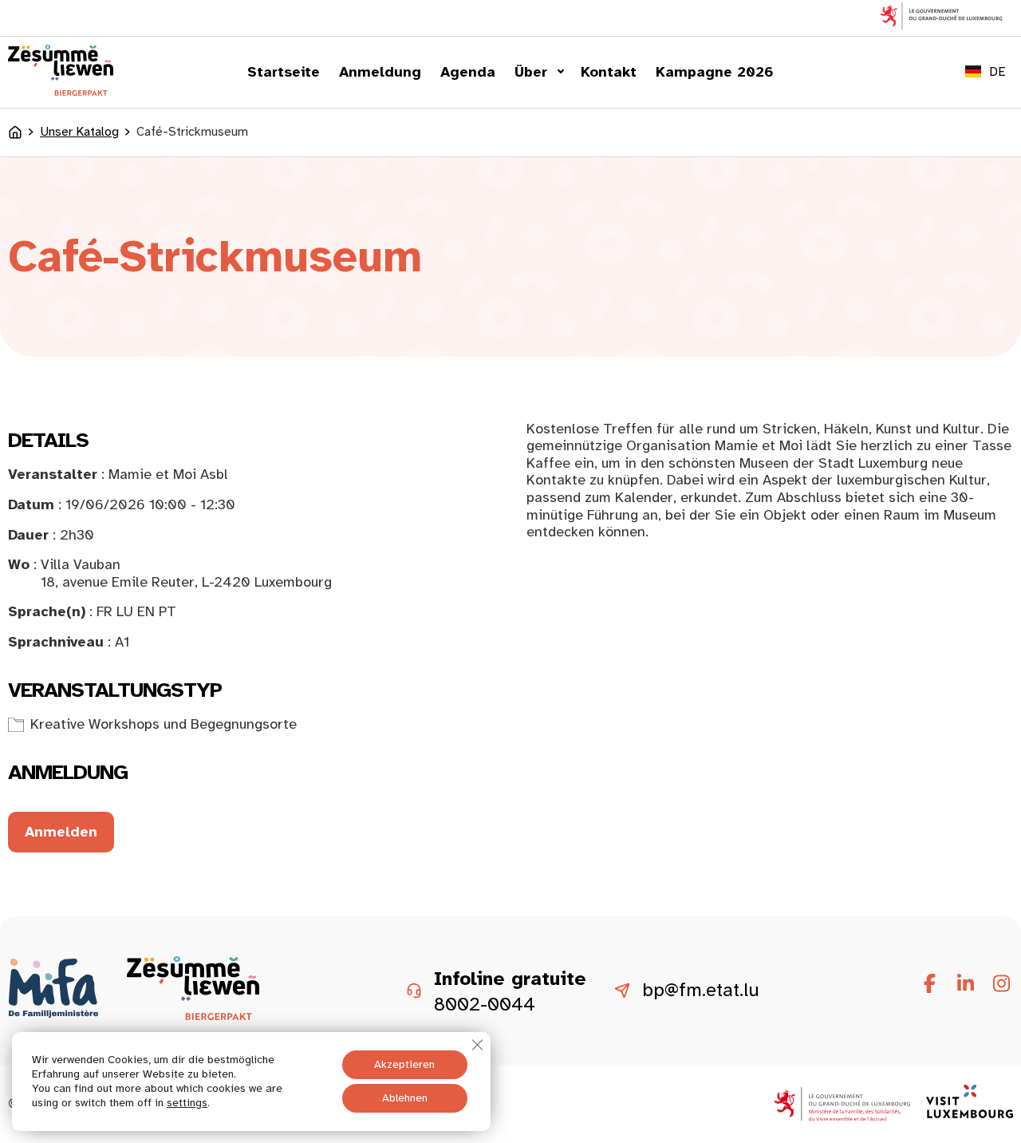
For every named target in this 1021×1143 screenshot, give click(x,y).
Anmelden (61, 831)
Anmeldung (380, 72)
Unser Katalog (79, 132)
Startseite (283, 72)
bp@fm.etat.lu (700, 990)
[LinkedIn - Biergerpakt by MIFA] (965, 984)
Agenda (467, 72)
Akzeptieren (404, 1064)
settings (187, 1102)
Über (530, 72)
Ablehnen (405, 1098)
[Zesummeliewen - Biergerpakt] (60, 91)
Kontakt (609, 72)
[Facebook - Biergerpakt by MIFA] (929, 984)
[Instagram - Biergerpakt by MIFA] (1001, 984)
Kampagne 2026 (715, 72)
